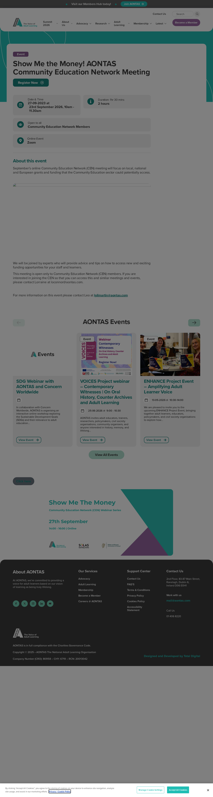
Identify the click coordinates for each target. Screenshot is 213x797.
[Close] (208, 790)
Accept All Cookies (178, 790)
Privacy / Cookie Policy (60, 791)
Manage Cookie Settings (150, 790)
